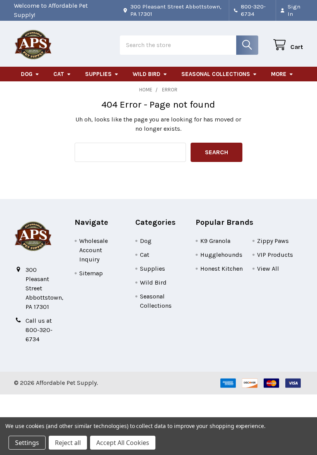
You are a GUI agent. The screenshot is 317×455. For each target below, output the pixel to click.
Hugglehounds (221, 254)
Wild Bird (146, 74)
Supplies (98, 74)
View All (268, 268)
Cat (58, 74)
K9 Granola (215, 240)
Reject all (68, 442)
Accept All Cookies (122, 442)
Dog (26, 74)
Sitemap (91, 273)
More (278, 74)
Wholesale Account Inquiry (93, 250)
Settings (27, 442)
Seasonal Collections (215, 74)
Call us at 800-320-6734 (39, 330)
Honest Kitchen (221, 268)
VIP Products (275, 254)
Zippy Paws (273, 240)
